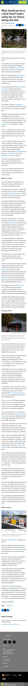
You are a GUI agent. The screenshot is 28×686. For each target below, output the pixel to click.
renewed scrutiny (9, 70)
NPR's (15, 393)
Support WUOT (6, 659)
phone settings (5, 269)
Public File (5, 663)
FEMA (3, 193)
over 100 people (20, 68)
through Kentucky (19, 151)
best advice (7, 400)
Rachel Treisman (10, 23)
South (24, 81)
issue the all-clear (17, 549)
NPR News (8, 605)
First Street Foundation (14, 193)
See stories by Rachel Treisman (10, 624)
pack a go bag (12, 223)
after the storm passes (11, 540)
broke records (20, 75)
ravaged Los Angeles (7, 155)
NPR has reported (8, 586)
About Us (5, 656)
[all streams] (26, 684)
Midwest (7, 83)
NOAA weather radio (7, 278)
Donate (23, 2)
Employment (6, 666)
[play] (2, 684)
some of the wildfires (13, 153)
